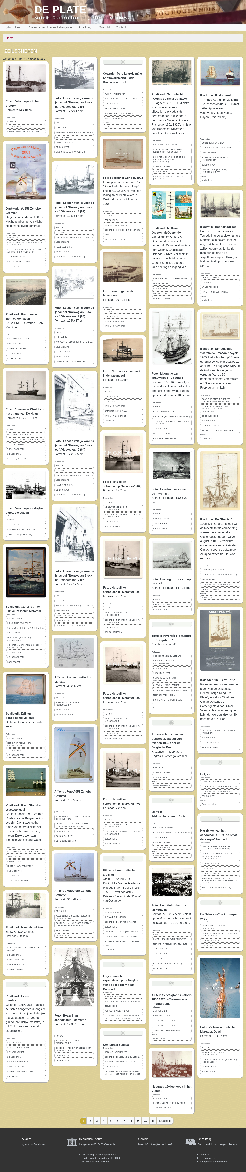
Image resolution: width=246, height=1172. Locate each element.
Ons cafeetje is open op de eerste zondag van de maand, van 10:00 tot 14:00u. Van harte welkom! (101, 1158)
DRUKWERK (13, 237)
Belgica (205, 774)
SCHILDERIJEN (14, 618)
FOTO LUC (12, 122)
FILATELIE (158, 768)
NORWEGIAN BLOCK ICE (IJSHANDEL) (74, 132)
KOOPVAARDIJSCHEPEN (164, 438)
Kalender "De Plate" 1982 (217, 680)
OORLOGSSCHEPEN (162, 434)
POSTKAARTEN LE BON (18, 339)
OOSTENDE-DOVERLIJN (213, 143)
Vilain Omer (207, 180)
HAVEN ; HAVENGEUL (17, 349)
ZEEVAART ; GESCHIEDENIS (166, 1031)
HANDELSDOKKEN (16, 965)
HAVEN (108, 235)
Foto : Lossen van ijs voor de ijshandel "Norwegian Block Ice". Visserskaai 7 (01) (74, 102)
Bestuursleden (207, 1158)
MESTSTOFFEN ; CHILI (116, 109)
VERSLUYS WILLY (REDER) (117, 1011)
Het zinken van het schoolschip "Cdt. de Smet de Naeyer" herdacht (218, 835)
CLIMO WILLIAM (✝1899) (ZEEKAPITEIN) (165, 679)
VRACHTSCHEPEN (16, 449)
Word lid (104, 27)
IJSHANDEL (61, 127)
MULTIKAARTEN (160, 283)
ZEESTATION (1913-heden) (19, 535)
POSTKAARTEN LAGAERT (165, 145)
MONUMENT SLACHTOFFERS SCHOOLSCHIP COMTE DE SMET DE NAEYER (219, 880)
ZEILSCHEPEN (14, 126)
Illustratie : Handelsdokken (218, 226)
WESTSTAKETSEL (15, 344)
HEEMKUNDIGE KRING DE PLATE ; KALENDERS (218, 732)
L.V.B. (107, 126)
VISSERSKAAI (62, 137)
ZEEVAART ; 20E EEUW (164, 1026)
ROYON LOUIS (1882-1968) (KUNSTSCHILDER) (214, 171)
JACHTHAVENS (160, 949)
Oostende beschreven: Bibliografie (50, 27)
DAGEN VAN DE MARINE (19, 262)
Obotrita (157, 811)
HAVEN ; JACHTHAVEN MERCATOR (170, 939)
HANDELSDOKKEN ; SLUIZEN (21, 530)
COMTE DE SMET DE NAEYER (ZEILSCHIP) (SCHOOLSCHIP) (167, 151)
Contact (121, 27)
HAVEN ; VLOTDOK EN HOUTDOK (23, 131)
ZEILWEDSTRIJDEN (162, 1108)
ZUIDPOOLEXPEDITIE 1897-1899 (120, 1062)
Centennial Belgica (116, 1044)
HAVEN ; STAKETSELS (17, 861)
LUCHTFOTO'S (160, 968)
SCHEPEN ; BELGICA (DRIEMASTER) (122, 1001)
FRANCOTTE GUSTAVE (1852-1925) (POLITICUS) (169, 177)
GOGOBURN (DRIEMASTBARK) (167, 656)
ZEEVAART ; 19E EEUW (164, 1021)
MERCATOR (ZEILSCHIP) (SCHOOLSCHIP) (19, 639)
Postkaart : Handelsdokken (24, 927)
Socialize (26, 1139)
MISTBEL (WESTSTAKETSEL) (21, 866)
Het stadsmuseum (90, 1139)
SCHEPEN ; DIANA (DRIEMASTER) (121, 922)
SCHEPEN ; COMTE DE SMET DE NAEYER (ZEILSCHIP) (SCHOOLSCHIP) (169, 159)
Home (10, 38)
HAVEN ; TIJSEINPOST (115, 416)
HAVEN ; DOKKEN (15, 970)
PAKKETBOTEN (14, 358)
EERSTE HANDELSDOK (18, 1047)
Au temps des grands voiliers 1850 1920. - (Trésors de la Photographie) (172, 999)
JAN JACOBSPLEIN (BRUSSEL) (216, 888)
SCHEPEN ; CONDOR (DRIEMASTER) (122, 230)
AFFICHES (61, 698)
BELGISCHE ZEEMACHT (67, 841)
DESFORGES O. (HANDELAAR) (70, 152)
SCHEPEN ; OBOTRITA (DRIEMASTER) (25, 439)
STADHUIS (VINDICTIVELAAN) (167, 964)
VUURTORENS (160, 528)
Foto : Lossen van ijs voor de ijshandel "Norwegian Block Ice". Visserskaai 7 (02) (74, 207)
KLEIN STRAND (14, 871)
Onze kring (84, 27)
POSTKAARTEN (14, 1042)
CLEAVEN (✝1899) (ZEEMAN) (166, 685)
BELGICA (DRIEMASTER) (116, 996)
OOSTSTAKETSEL (113, 401)
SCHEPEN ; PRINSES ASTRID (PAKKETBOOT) (216, 159)
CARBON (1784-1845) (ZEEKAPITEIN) (122, 932)
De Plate (60, 9)
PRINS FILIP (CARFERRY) (19, 623)
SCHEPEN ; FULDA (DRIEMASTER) (121, 99)
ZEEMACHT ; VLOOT (17, 257)
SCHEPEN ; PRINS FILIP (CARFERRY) (25, 628)
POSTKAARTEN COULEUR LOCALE (23, 851)
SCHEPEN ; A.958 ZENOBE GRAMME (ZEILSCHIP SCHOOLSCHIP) (24, 251)
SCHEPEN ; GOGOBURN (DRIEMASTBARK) (164, 662)
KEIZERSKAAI (13, 1077)
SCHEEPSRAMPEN (16, 444)
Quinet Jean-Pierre (161, 785)
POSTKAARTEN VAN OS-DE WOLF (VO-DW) (23, 949)
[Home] (19, 12)
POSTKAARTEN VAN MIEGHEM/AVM (170, 279)
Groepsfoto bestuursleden (213, 1161)
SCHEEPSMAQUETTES (164, 412)
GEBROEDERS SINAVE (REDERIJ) (121, 937)
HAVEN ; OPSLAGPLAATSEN (20, 1072)
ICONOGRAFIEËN (113, 912)
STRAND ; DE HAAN (16, 459)
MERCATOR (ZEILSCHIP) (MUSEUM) (170, 944)
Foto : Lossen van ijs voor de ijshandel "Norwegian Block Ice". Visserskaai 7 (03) (74, 312)
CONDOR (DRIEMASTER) (116, 225)
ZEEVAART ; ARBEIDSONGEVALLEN (170, 690)
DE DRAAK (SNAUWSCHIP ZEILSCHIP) (171, 417)
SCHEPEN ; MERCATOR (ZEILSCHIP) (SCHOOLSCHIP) (25, 646)
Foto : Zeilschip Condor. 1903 (123, 177)
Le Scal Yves (159, 1038)
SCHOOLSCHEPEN (16, 657)
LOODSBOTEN (14, 662)
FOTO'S (11, 429)
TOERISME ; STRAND (17, 881)
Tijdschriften (12, 27)
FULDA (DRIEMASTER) (115, 94)
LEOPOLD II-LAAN (161, 298)
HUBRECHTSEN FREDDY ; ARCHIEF (122, 941)
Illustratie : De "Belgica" (216, 519)
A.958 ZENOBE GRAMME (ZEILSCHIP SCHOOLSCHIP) (25, 243)
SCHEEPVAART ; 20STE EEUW (119, 113)
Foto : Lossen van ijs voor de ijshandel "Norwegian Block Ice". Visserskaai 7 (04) (74, 445)
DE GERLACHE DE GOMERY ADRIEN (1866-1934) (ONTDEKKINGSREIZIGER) (123, 1017)
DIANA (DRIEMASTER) (115, 917)
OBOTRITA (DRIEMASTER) (19, 434)
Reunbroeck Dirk (161, 855)
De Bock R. (110, 950)
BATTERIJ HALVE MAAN (116, 411)
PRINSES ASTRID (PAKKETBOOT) (218, 148)
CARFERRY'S (13, 633)
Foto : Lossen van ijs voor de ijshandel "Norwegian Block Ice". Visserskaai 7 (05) (74, 575)
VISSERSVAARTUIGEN (17, 1062)
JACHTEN (157, 959)
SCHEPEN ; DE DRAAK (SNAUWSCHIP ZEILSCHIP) (171, 423)
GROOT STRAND (161, 293)
